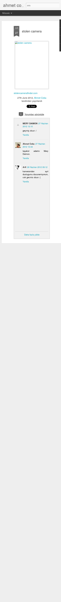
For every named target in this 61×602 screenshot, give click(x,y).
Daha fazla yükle (31, 234)
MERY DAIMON (30, 123)
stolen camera (32, 31)
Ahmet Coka (40, 97)
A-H (24, 167)
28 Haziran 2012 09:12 (37, 167)
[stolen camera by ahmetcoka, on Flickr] (32, 42)
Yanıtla (26, 134)
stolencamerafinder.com (26, 93)
